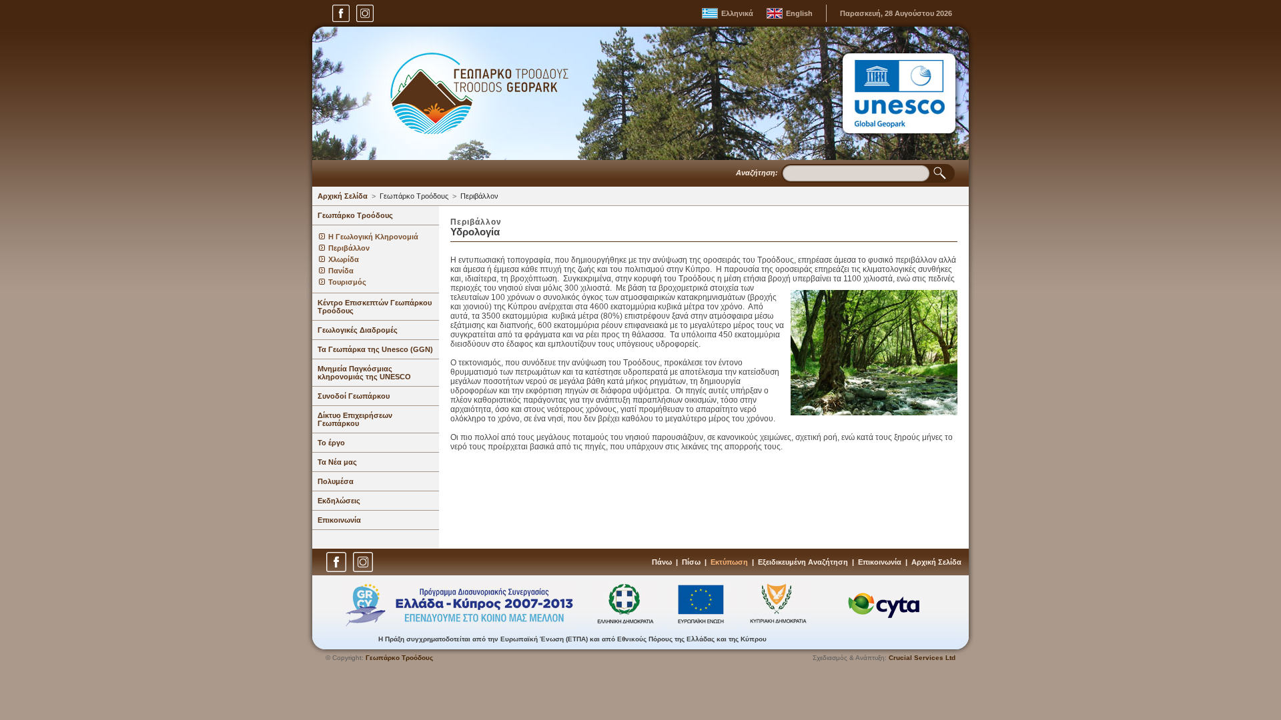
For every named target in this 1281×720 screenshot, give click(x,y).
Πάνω (662, 562)
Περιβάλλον (479, 196)
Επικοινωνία (339, 520)
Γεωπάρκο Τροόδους (414, 196)
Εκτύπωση (729, 562)
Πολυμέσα (336, 481)
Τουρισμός (347, 282)
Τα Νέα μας (337, 462)
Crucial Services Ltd (922, 657)
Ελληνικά (737, 13)
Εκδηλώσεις (339, 501)
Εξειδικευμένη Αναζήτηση (803, 562)
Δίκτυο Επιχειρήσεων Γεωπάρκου (355, 419)
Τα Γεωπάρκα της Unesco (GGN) (375, 349)
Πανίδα (341, 271)
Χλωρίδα (343, 259)
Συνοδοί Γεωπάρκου (354, 396)
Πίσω (691, 562)
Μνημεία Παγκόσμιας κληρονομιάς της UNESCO (364, 373)
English (799, 13)
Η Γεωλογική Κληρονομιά (373, 237)
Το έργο (331, 443)
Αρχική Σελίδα (343, 196)
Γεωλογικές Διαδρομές (358, 330)
